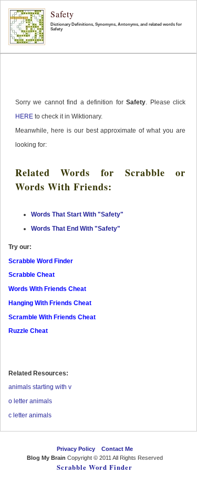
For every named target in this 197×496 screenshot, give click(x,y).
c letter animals (29, 415)
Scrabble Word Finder (94, 467)
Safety (62, 13)
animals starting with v (39, 387)
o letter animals (30, 401)
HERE (24, 116)
